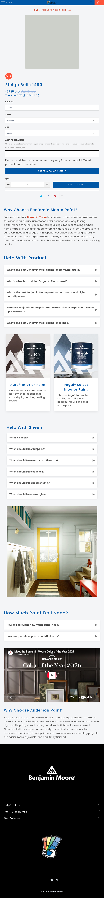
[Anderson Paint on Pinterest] (52, 880)
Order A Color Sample (52, 171)
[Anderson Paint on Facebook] (47, 880)
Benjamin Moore (37, 217)
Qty (7, 178)
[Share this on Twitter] (41, 196)
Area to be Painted (49, 144)
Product (9, 101)
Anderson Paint (55, 891)
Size (7, 127)
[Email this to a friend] (62, 196)
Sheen (8, 114)
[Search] (91, 2)
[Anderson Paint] (52, 2)
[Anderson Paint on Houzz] (57, 880)
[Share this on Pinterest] (55, 196)
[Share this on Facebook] (48, 196)
